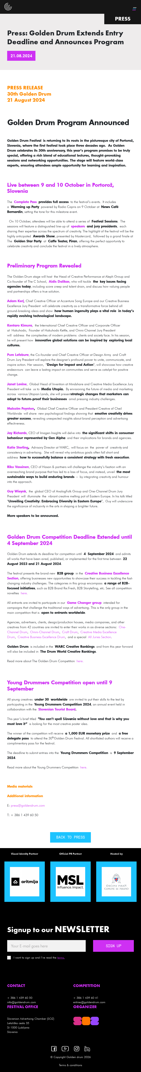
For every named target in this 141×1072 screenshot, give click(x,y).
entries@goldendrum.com (89, 1002)
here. (24, 593)
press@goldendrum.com (28, 805)
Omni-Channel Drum (44, 632)
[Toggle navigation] (135, 8)
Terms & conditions (70, 1065)
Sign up (113, 946)
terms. (61, 957)
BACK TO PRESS (70, 837)
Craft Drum (70, 632)
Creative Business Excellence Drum (41, 637)
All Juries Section (99, 637)
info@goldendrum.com (21, 1002)
